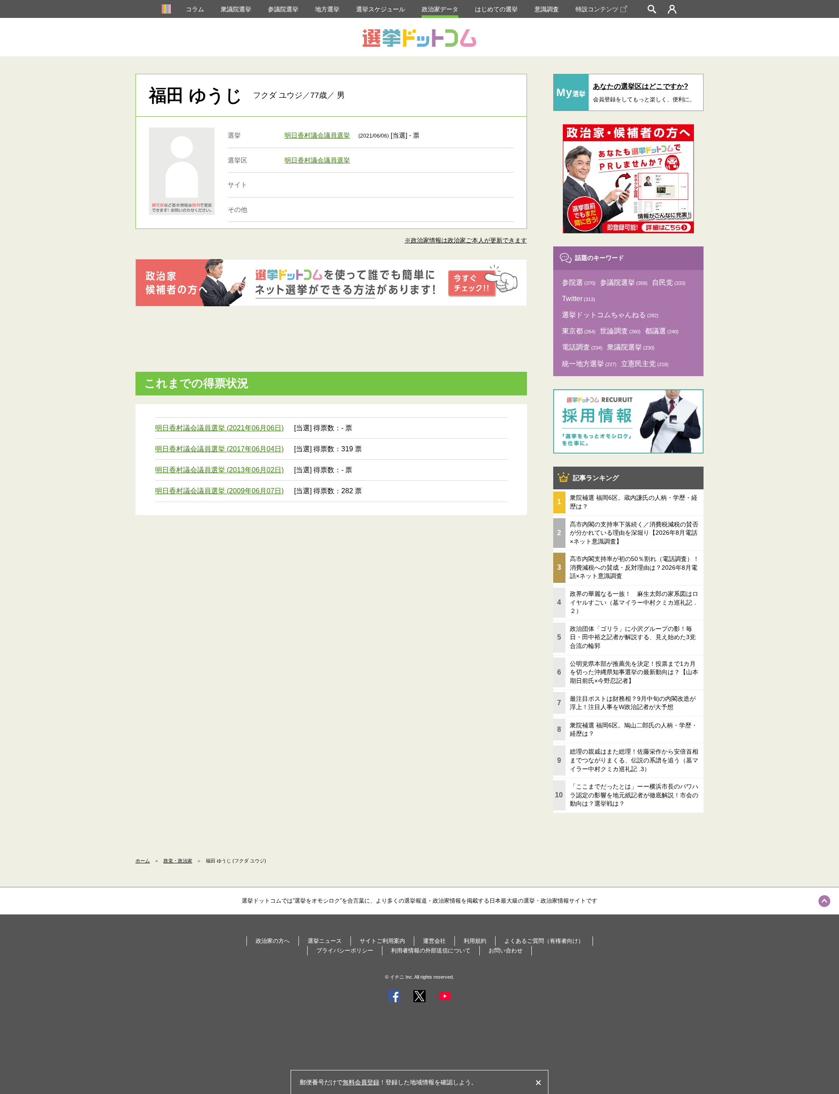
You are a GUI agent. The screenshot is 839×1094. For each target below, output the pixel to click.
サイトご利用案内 (382, 941)
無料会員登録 (361, 1082)
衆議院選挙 (236, 9)
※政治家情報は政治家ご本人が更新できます (466, 240)
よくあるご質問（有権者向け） (544, 941)
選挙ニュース (325, 941)
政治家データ (440, 9)
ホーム (142, 860)
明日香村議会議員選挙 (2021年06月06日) (219, 428)
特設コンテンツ (597, 9)
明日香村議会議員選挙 (317, 135)
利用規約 (475, 941)
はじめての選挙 (496, 9)
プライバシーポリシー (344, 950)
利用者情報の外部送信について (431, 950)
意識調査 (546, 9)
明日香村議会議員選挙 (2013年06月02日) (219, 470)
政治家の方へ (273, 941)
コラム (195, 9)
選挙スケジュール (380, 9)
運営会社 (434, 941)
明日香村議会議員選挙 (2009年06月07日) (219, 491)
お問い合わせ (506, 950)
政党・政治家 (177, 860)
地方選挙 (327, 9)
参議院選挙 (283, 9)
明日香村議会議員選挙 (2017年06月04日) (219, 449)
